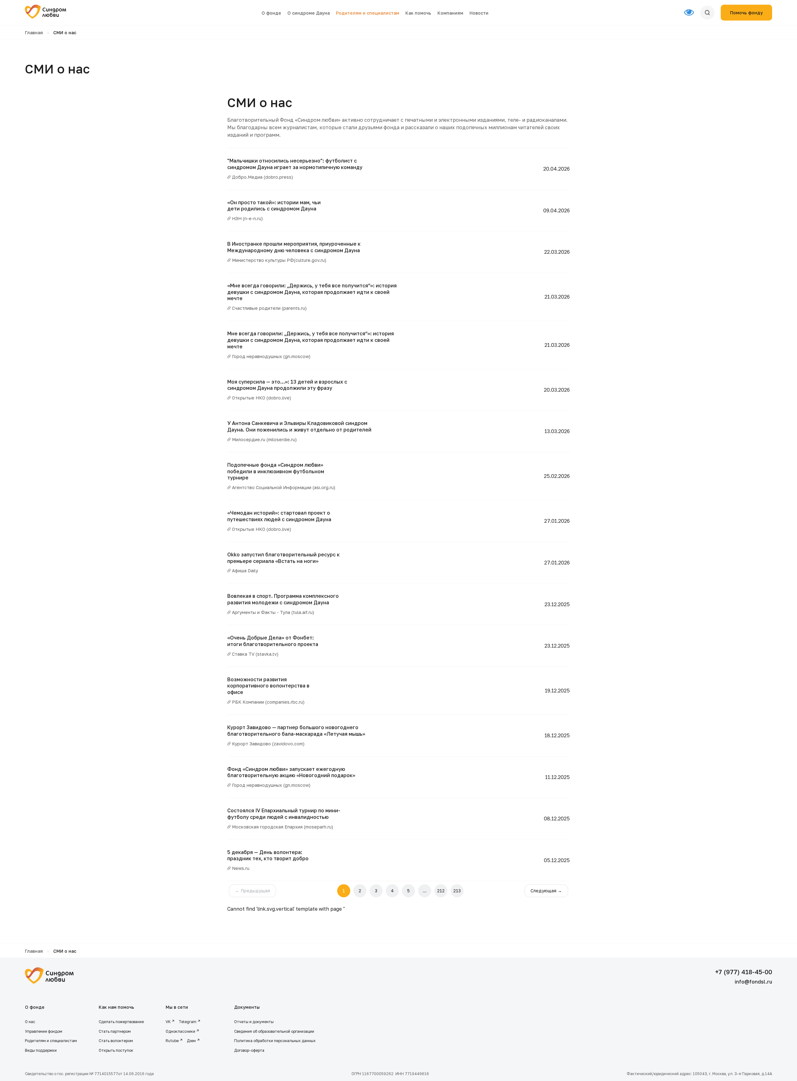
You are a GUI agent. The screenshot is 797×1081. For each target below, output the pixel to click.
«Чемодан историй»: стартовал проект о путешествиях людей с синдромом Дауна (279, 516)
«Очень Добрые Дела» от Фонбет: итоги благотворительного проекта (272, 641)
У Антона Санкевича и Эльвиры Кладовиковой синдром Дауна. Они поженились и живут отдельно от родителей (299, 426)
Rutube (172, 1040)
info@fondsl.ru (753, 982)
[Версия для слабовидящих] (692, 13)
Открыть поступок (116, 1050)
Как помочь (418, 13)
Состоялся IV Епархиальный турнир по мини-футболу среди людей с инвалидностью (283, 813)
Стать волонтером (116, 1040)
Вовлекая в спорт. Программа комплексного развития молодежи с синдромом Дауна (283, 599)
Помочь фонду (746, 12)
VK (168, 1021)
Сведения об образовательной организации (274, 1031)
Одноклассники (180, 1031)
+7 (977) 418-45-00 (743, 971)
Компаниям (450, 13)
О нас (30, 1021)
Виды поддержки (41, 1050)
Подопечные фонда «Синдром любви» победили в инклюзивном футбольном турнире (275, 471)
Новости (478, 13)
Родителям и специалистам (367, 13)
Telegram (187, 1021)
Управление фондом (43, 1031)
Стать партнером (115, 1031)
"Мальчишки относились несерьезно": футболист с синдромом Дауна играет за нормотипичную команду (294, 164)
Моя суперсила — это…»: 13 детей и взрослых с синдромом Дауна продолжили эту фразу (287, 385)
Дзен (191, 1040)
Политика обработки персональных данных (275, 1040)
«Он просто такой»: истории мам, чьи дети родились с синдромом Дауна (274, 205)
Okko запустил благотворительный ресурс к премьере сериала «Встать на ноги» (283, 557)
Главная (34, 32)
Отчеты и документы (254, 1021)
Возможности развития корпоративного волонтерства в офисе (268, 686)
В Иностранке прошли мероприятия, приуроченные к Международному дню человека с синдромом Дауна (294, 247)
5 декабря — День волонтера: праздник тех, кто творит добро (268, 855)
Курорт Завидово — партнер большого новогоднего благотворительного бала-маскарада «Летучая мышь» (296, 730)
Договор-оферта (249, 1050)
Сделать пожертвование (121, 1021)
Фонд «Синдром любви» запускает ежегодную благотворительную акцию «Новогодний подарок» (291, 772)
